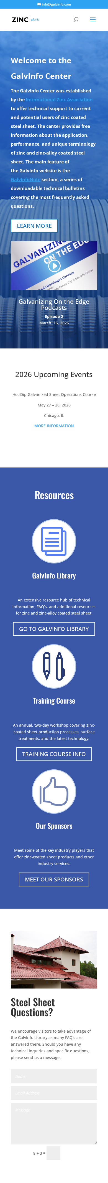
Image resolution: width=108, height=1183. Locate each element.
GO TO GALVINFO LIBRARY (54, 629)
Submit (81, 1153)
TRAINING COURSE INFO (54, 754)
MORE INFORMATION (54, 425)
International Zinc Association (59, 100)
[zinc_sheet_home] (54, 987)
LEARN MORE (34, 225)
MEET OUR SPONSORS (54, 879)
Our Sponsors (54, 825)
